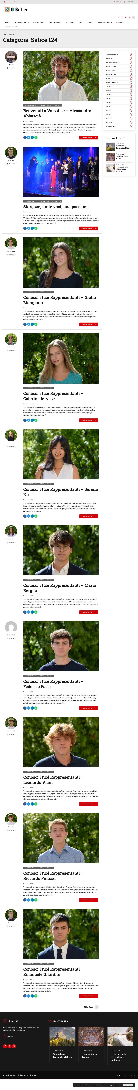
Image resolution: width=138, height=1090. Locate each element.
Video (81, 22)
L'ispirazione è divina (122, 157)
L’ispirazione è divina (89, 1055)
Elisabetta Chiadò (11, 635)
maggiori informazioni (114, 1085)
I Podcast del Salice (119, 62)
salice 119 (119, 90)
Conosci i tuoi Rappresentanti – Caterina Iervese (53, 396)
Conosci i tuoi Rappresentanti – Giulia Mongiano (59, 300)
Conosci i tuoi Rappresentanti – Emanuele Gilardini (53, 971)
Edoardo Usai (11, 827)
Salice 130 (119, 122)
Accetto (128, 1085)
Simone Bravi (11, 160)
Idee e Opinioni (38, 22)
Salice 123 (119, 102)
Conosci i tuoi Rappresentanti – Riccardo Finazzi (53, 875)
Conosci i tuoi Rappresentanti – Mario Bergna (59, 588)
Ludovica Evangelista (11, 539)
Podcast (90, 22)
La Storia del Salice (104, 22)
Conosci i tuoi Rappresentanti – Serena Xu (60, 492)
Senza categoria (119, 126)
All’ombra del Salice (21, 22)
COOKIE (118, 1075)
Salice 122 (119, 98)
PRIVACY (132, 1075)
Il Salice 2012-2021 (12, 27)
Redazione (120, 22)
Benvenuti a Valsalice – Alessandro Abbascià (57, 113)
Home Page (119, 58)
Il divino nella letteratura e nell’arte (122, 169)
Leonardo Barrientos (11, 731)
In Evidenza (70, 22)
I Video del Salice (119, 66)
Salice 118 (119, 86)
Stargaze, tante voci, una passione (56, 206)
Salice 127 (58, 105)
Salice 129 (119, 118)
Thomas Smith (11, 347)
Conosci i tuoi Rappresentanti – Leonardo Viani (53, 779)
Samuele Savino (11, 251)
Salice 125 (58, 201)
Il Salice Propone (55, 22)
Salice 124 (50, 105)
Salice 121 (119, 94)
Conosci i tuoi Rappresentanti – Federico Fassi (53, 684)
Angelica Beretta (11, 443)
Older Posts (89, 1007)
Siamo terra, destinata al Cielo (123, 147)
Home (7, 22)
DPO (125, 1075)
